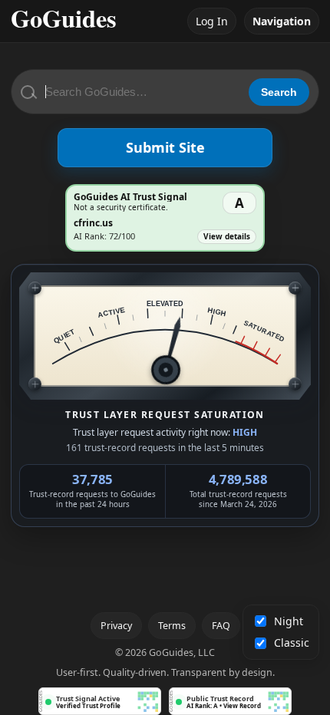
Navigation (281, 21)
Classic (291, 642)
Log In (212, 21)
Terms (172, 625)
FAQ (221, 625)
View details (226, 236)
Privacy (116, 625)
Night (288, 621)
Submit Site (165, 147)
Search (279, 92)
